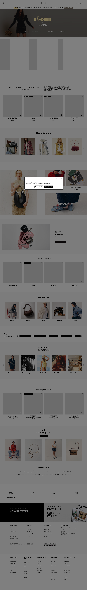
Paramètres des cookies (39, 186)
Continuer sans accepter (59, 178)
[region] (43, 183)
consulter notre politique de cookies (45, 183)
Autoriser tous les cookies (48, 186)
